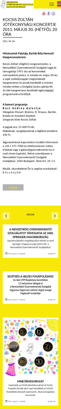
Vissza (13, 187)
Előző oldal (6, 215)
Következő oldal (55, 215)
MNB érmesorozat (30, 381)
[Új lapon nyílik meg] (48, 15)
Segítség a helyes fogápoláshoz (30, 276)
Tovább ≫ (52, 254)
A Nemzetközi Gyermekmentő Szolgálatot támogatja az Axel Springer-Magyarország (31, 233)
